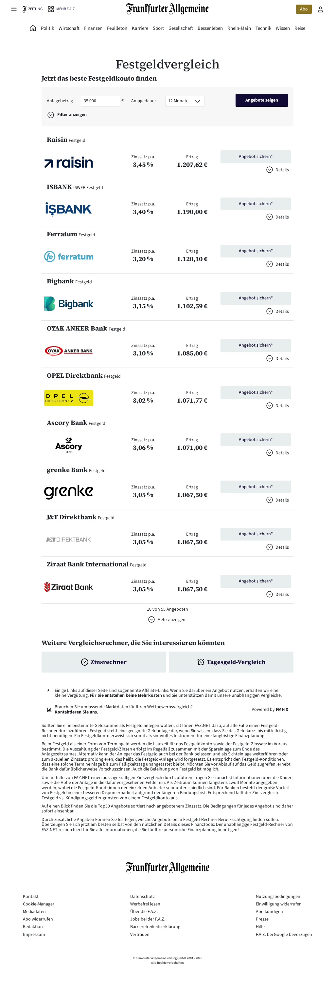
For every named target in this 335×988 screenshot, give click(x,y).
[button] (68, 162)
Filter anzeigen (72, 114)
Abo (304, 9)
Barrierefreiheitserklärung (155, 926)
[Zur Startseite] (167, 8)
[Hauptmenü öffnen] (13, 8)
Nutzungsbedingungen (278, 896)
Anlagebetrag (60, 101)
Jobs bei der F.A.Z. (147, 919)
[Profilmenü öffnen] (321, 9)
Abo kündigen (269, 911)
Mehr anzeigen (171, 620)
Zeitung (35, 9)
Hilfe (260, 926)
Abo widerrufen (38, 919)
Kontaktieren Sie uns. (76, 712)
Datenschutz (142, 896)
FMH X (282, 709)
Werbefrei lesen (145, 904)
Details (282, 170)
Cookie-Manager (38, 904)
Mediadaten (34, 911)
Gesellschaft (180, 28)
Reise (299, 28)
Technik (263, 28)
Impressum (34, 934)
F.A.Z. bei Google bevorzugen (284, 934)
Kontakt (31, 896)
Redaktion (33, 926)
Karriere (140, 28)
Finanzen (93, 28)
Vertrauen (140, 934)
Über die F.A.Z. (144, 911)
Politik (47, 28)
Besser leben (210, 28)
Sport (158, 28)
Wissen (283, 28)
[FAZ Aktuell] (33, 28)
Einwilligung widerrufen (279, 904)
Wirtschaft (69, 28)
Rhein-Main (239, 28)
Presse (262, 919)
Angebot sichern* (256, 156)
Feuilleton (117, 28)
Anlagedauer (143, 101)
